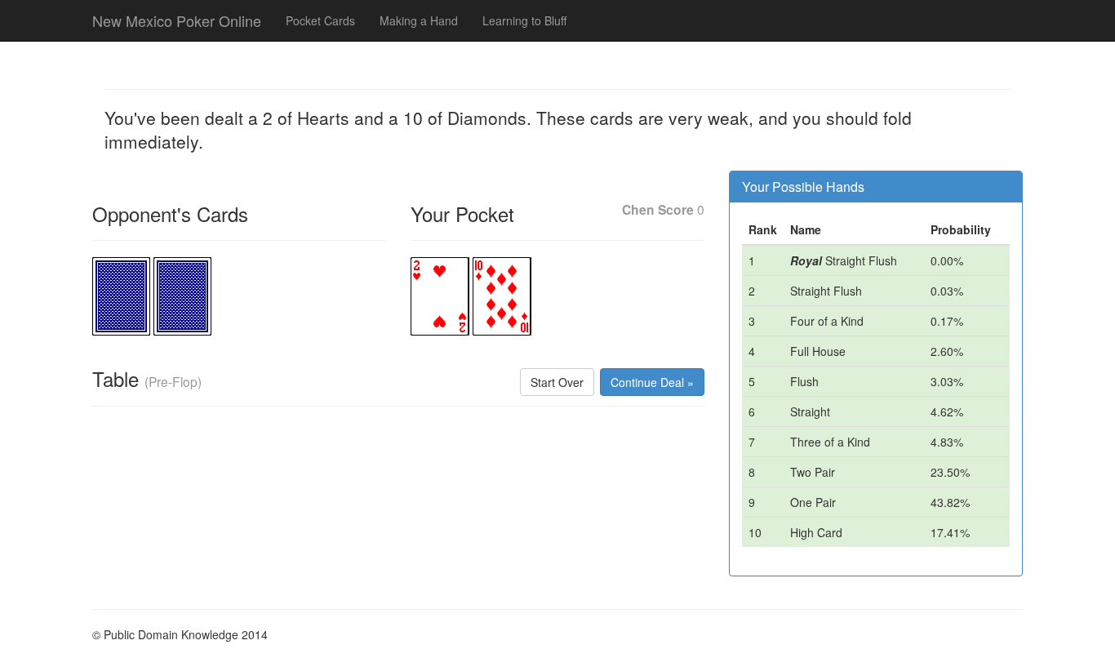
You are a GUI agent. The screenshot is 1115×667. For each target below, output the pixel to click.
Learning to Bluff (524, 20)
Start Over (557, 382)
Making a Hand (419, 20)
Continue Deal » (652, 382)
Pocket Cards (320, 20)
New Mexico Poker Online (176, 20)
